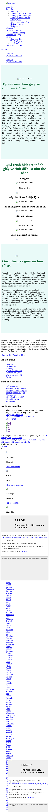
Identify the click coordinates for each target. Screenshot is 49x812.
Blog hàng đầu (16, 39)
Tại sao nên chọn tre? (14, 30)
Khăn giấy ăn (15, 20)
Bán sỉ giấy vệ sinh (8, 440)
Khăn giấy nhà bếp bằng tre (20, 15)
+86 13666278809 (13, 417)
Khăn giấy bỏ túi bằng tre (20, 18)
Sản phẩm (9, 9)
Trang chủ (9, 7)
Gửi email (4, 446)
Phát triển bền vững (17, 33)
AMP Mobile (17, 438)
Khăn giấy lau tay (17, 24)
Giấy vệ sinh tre (16, 11)
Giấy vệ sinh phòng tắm (36, 440)
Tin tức (8, 37)
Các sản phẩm (11, 366)
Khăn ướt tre (15, 26)
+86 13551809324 (27, 417)
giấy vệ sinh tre (17, 442)
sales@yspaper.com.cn (14, 415)
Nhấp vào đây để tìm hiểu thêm (12, 355)
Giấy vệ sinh (21, 440)
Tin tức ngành (15, 43)
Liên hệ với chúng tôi (14, 45)
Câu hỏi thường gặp (13, 35)
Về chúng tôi (10, 28)
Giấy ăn (27, 442)
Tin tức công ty (16, 41)
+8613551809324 (12, 503)
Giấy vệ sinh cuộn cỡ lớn (19, 22)
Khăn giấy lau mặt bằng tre (20, 13)
